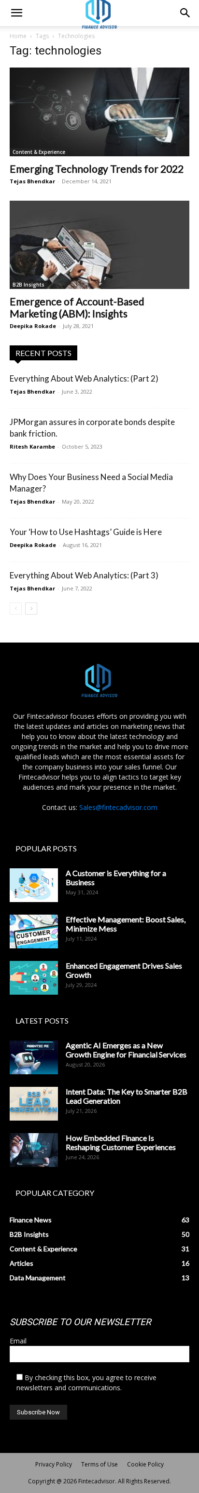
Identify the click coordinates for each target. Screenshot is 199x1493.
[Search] (185, 13)
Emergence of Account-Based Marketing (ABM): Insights (77, 307)
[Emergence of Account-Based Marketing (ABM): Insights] (99, 245)
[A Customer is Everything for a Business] (34, 885)
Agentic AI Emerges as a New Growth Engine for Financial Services (126, 1050)
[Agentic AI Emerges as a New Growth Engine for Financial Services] (34, 1057)
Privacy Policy (53, 1464)
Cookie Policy (145, 1464)
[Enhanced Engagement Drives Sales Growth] (34, 978)
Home (18, 36)
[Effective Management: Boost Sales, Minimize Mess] (34, 931)
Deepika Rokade (33, 325)
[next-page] (31, 609)
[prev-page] (16, 609)
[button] (16, 13)
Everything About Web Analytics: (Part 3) (84, 575)
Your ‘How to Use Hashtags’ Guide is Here (86, 532)
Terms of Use (99, 1464)
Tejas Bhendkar (32, 181)
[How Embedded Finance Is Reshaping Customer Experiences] (34, 1150)
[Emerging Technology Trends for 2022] (99, 112)
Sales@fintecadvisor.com (118, 807)
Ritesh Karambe (32, 446)
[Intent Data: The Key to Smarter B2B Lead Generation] (34, 1104)
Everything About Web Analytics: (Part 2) (84, 378)
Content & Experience (39, 152)
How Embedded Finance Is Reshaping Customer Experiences (121, 1142)
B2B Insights (28, 284)
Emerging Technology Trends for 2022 (97, 169)
